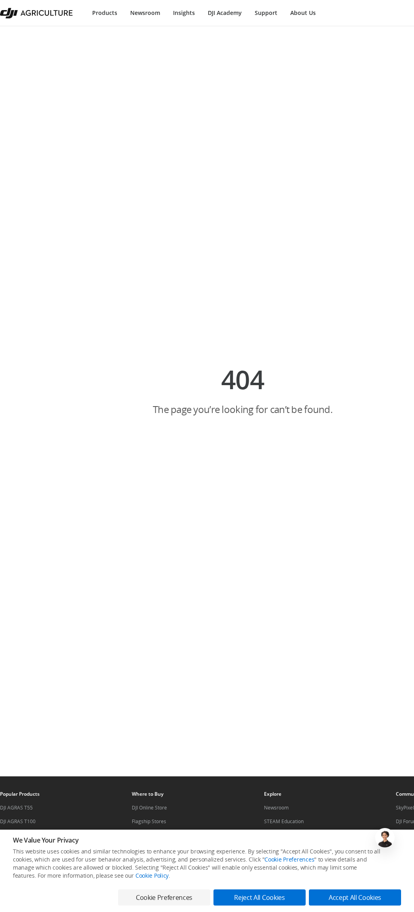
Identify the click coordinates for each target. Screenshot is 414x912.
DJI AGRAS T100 (18, 821)
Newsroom (145, 13)
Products (104, 13)
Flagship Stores (149, 821)
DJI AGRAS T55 (16, 807)
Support (266, 13)
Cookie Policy (152, 875)
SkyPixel (405, 807)
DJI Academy (225, 13)
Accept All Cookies (355, 897)
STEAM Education (284, 821)
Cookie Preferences (289, 859)
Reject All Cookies (259, 897)
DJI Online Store (149, 807)
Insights (184, 13)
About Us (303, 13)
